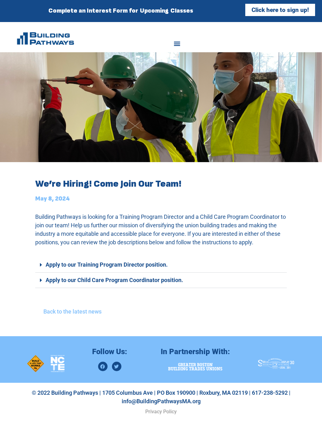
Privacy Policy (161, 412)
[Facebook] (103, 366)
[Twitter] (116, 366)
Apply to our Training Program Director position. (107, 264)
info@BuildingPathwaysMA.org (161, 401)
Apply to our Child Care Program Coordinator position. (114, 280)
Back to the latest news (72, 311)
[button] (177, 43)
